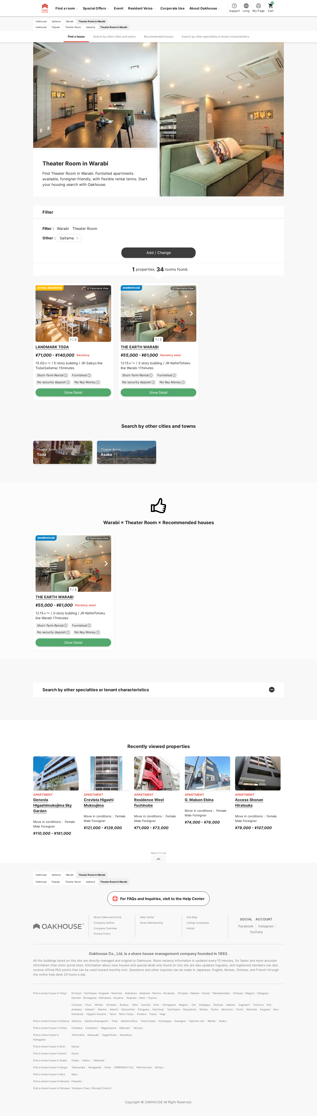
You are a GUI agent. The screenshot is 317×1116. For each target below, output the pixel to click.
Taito (135, 1004)
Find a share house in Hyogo (50, 1067)
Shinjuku (111, 1004)
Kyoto (75, 1053)
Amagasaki (94, 1067)
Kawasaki (93, 1035)
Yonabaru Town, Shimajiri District (91, 1088)
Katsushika (128, 1009)
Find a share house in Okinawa (51, 1088)
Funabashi (91, 1028)
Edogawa (143, 1009)
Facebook (245, 926)
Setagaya (204, 1004)
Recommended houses (158, 36)
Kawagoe (180, 1021)
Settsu (86, 1060)
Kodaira (141, 1014)
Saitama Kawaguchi (96, 1021)
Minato (99, 1004)
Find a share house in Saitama (51, 1021)
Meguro (183, 1004)
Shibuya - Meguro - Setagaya (250, 993)
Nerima (102, 1009)
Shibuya (218, 1004)
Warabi (211, 1021)
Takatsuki (98, 1060)
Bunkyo (124, 1004)
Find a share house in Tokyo (50, 993)
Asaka (111, 452)
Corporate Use (172, 8)
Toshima (258, 1004)
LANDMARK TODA (52, 347)
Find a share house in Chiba (50, 1028)
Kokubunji (77, 1014)
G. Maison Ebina (199, 799)
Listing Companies (198, 922)
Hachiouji (158, 1009)
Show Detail (73, 392)
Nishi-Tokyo (126, 1014)
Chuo (88, 1004)
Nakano (230, 1004)
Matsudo (124, 1028)
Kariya (75, 1046)
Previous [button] (40, 313)
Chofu (239, 1009)
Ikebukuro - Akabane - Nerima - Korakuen (150, 993)
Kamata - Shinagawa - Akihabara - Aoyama (97, 997)
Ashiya (159, 1067)
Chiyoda (76, 1004)
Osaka (75, 1060)
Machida (251, 1009)
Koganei (265, 1009)
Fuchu (214, 1009)
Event (118, 8)
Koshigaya (164, 1021)
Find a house (76, 36)
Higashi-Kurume (96, 1014)
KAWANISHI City (123, 1067)
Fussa (152, 1014)
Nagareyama (108, 1028)
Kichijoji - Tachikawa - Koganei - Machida (96, 993)
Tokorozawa (147, 1021)
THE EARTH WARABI (139, 347)
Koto (156, 1004)
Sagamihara (109, 1035)
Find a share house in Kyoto (50, 1053)
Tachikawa (173, 1009)
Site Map (192, 917)
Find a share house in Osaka (50, 1060)
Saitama (76, 1021)
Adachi (114, 1009)
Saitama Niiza (129, 1021)
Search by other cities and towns (114, 36)
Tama (112, 1014)
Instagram (266, 926)
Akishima (227, 1009)
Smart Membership (151, 922)
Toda (47, 452)
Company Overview (105, 928)
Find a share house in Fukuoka (51, 1081)
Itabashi (90, 1009)
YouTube (256, 932)
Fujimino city (196, 1021)
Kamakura (126, 1035)
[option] (73, 313)
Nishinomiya (144, 1067)
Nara (74, 1074)
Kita (269, 1004)
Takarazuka (78, 1067)
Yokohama (77, 1035)
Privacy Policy (102, 933)
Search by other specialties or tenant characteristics (215, 36)
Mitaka (204, 1009)
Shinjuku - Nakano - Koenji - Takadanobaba (204, 993)
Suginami (244, 1004)
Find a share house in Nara (49, 1074)
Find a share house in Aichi (49, 1046)
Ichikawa (76, 1028)
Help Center (147, 917)
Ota (193, 1004)
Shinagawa (169, 1004)
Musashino (189, 1009)
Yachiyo (138, 1028)
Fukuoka (76, 1081)
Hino (276, 1009)
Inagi (162, 1014)
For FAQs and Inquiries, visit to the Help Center (162, 898)
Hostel (190, 928)
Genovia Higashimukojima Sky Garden (52, 805)
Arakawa (76, 1009)
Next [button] (106, 313)
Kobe (108, 1067)
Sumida (145, 1004)
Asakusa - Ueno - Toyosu (141, 997)
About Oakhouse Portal (107, 917)
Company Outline (104, 922)
